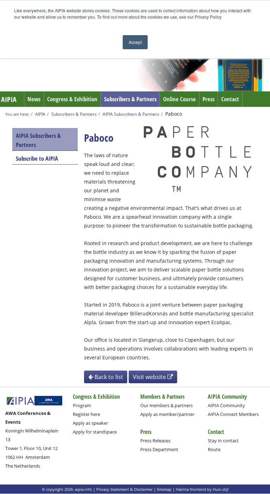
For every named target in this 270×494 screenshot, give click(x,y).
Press (208, 99)
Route (214, 449)
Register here (86, 414)
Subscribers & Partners (130, 99)
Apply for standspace (95, 432)
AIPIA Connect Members (233, 414)
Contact (230, 99)
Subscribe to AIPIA (37, 158)
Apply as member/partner (167, 414)
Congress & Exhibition (72, 99)
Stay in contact (223, 440)
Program (82, 405)
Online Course (179, 99)
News (33, 99)
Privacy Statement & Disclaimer (124, 489)
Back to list (108, 377)
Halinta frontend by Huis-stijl (202, 489)
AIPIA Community (226, 405)
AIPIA (9, 99)
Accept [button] (135, 42)
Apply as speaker (90, 423)
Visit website (150, 377)
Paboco (173, 113)
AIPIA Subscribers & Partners (131, 114)
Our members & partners (166, 405)
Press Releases (155, 440)
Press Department (159, 449)
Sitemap (164, 489)
